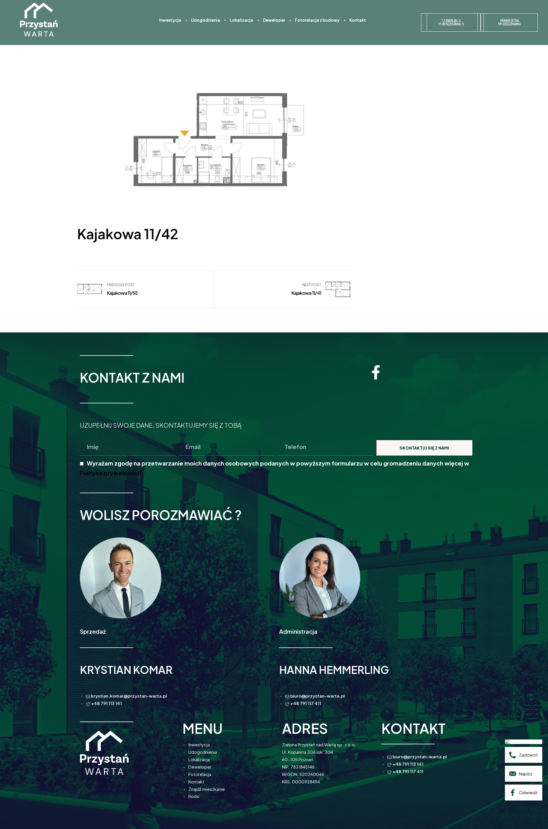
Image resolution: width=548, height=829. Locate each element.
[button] (449, 22)
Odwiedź (528, 792)
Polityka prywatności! (110, 472)
